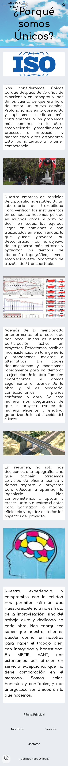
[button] (4, 5)
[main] (34, 24)
